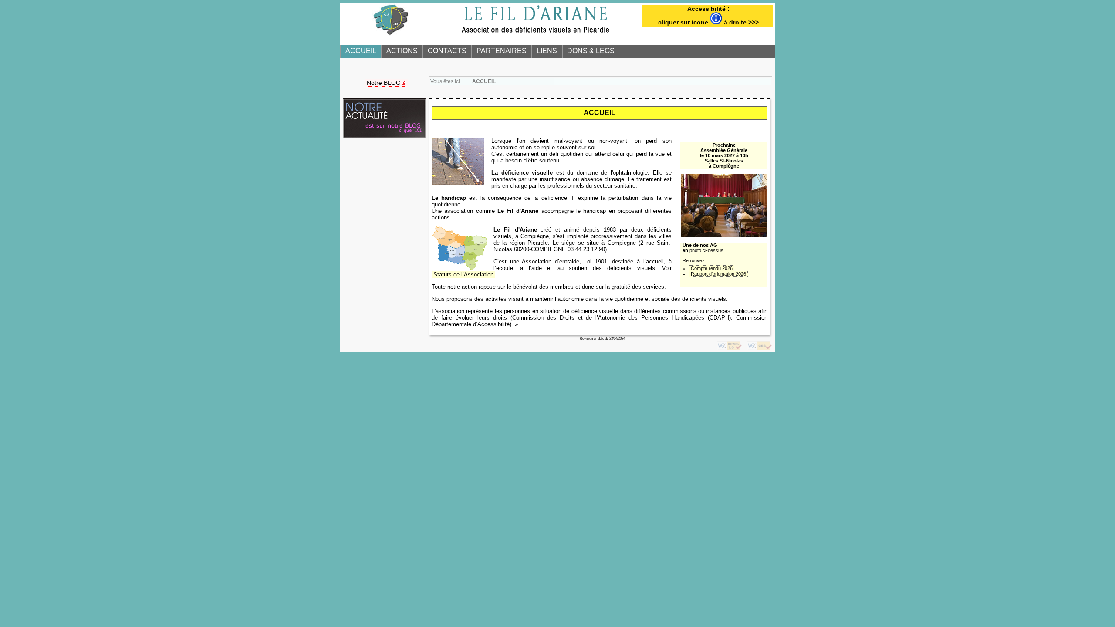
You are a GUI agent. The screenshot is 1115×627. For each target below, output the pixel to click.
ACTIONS (402, 50)
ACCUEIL (360, 50)
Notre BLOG (384, 82)
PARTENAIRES (501, 50)
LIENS (547, 50)
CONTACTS (447, 50)
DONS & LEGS (591, 50)
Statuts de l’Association (463, 274)
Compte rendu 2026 (712, 268)
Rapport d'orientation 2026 (718, 273)
